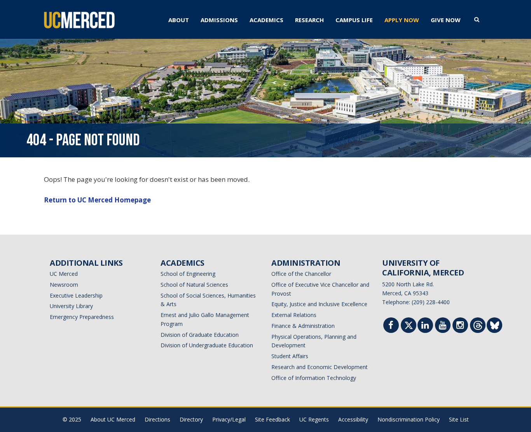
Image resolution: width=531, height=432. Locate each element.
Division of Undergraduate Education (207, 345)
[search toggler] (476, 19)
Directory (191, 419)
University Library (71, 306)
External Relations (293, 315)
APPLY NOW (401, 20)
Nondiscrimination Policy (408, 419)
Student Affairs (289, 356)
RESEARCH (309, 20)
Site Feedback (272, 419)
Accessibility (353, 419)
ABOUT (178, 20)
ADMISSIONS (219, 20)
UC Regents (314, 419)
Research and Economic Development (319, 367)
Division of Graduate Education (200, 334)
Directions (157, 419)
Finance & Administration (303, 325)
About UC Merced (113, 419)
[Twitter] (408, 327)
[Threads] (477, 327)
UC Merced (64, 273)
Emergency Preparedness (82, 317)
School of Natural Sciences (194, 284)
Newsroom (64, 284)
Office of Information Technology (313, 377)
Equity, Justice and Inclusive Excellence (319, 304)
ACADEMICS (266, 20)
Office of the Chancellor (301, 273)
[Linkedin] (425, 326)
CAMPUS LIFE (354, 20)
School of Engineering (188, 273)
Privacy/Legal (229, 419)
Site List (459, 419)
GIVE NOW (446, 20)
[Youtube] (443, 326)
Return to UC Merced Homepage (97, 199)
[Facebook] (391, 326)
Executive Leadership (76, 295)
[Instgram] (460, 326)
